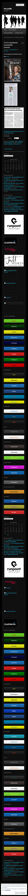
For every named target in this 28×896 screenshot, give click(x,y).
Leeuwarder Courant (13, 141)
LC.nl (8, 56)
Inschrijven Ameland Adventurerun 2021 (13, 189)
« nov (7, 171)
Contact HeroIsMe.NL (8, 32)
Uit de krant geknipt (8, 142)
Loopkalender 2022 (19, 32)
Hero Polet (6, 51)
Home (5, 29)
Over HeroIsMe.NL (12, 29)
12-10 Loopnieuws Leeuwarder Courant (11, 44)
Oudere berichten (8, 149)
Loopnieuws (20, 141)
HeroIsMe (8, 8)
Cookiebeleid (7, 890)
